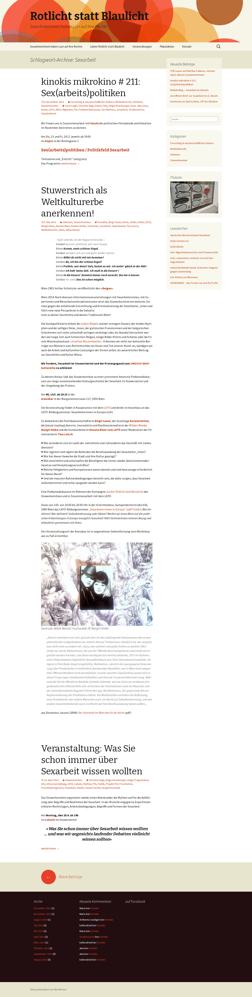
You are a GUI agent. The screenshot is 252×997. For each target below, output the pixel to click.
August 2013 (40, 959)
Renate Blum (63, 226)
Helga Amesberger (119, 105)
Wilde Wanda (73, 230)
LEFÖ (51, 109)
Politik (101, 784)
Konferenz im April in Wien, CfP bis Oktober (194, 101)
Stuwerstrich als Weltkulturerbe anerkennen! (74, 202)
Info (43, 784)
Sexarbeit (122, 109)
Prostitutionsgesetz (52, 787)
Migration (67, 109)
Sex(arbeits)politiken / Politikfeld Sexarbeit (85, 150)
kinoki (44, 109)
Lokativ (78, 784)
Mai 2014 (38, 931)
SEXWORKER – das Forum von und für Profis (194, 283)
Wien (61, 230)
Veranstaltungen (142, 46)
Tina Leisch (132, 226)
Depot (98, 105)
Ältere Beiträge (64, 876)
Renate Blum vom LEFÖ (104, 430)
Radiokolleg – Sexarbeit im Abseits (189, 90)
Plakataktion (167, 46)
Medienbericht (123, 102)
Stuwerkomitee (49, 105)
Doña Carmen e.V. (179, 241)
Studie (80, 787)
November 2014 (42, 914)
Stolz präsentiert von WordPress (48, 989)
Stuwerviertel (92, 787)
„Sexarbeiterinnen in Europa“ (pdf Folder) (115, 509)
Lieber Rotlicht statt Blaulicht (107, 46)
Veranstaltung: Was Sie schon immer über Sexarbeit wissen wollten (91, 760)
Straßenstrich (136, 109)
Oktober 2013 (41, 948)
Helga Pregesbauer (138, 780)
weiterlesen (70, 163)
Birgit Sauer (115, 222)
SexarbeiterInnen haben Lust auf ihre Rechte (56, 46)
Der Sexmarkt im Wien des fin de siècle (101, 712)
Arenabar (102, 222)
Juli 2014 (38, 925)
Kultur (141, 222)
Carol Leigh (71, 105)
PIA (75, 109)
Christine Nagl (86, 105)
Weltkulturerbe (49, 230)
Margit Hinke (48, 226)
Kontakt (186, 46)
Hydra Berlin (177, 246)
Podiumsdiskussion (89, 109)
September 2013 (43, 954)
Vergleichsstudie (111, 787)
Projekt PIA (112, 784)
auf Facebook (135, 901)
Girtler (133, 222)
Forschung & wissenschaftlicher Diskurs (92, 102)
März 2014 (39, 942)
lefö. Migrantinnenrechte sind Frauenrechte (194, 252)
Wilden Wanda (138, 425)
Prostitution (125, 784)
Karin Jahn (136, 105)
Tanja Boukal (118, 226)
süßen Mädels (89, 323)
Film (105, 105)
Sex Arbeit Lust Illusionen (184, 277)
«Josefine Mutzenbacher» (86, 341)
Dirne (125, 222)
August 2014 (40, 919)
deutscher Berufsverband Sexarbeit (190, 235)
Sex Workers (108, 109)
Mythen (88, 784)
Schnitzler (92, 226)
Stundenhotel (48, 113)
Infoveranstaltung (56, 784)
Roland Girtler (78, 226)
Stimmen (137, 102)
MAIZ (58, 109)
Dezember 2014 (42, 908)
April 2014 (39, 936)
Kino (145, 105)
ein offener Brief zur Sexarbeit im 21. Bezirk (194, 95)
